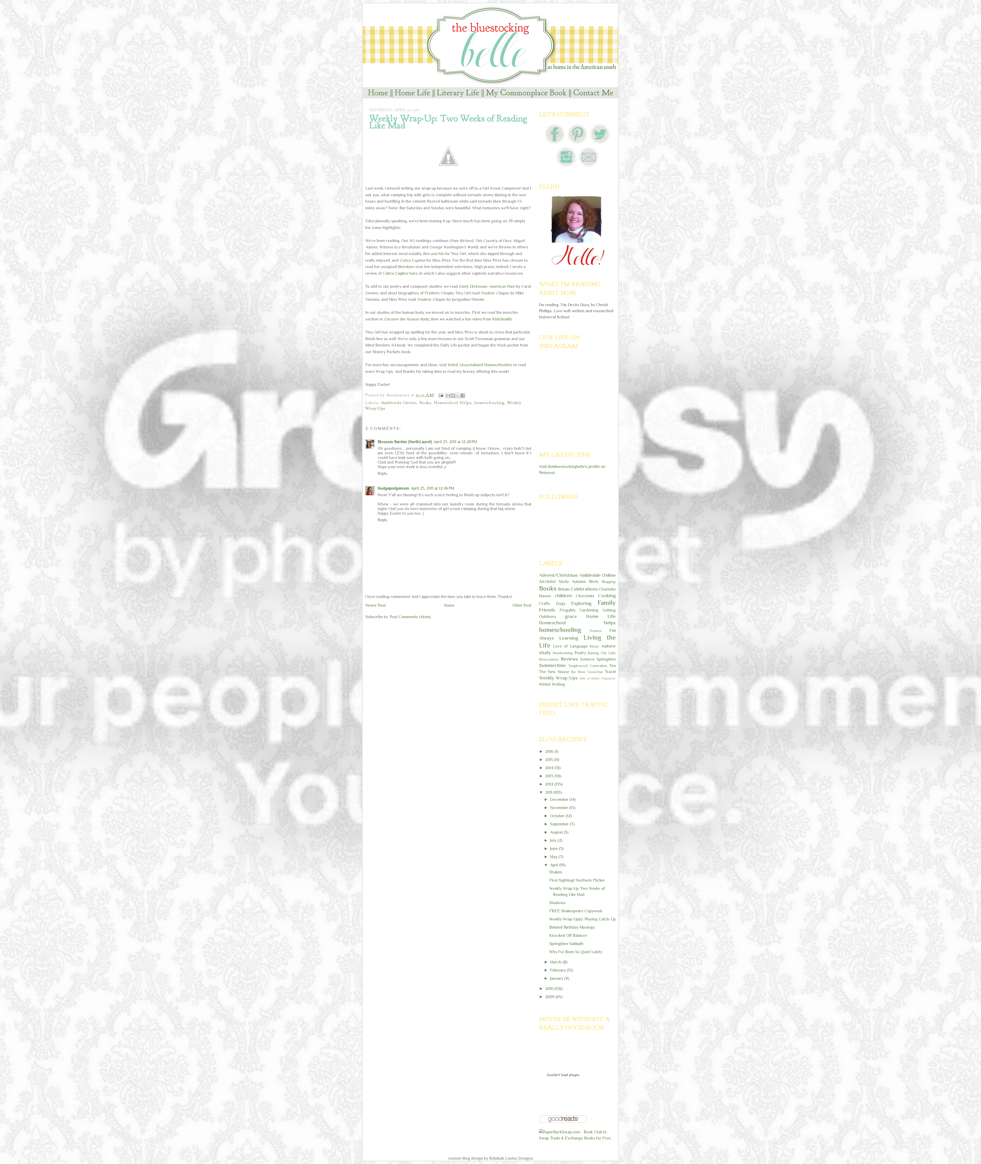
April (554, 865)
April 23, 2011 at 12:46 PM (432, 488)
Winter (545, 684)
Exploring (581, 603)
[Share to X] (457, 395)
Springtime (606, 659)
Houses (596, 631)
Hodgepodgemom (393, 488)
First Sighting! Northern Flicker (577, 880)
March (556, 962)
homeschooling (489, 402)
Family (607, 602)
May (554, 857)
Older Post (521, 605)
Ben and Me (433, 253)
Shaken (555, 872)
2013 (549, 776)
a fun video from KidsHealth (487, 319)
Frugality (567, 610)
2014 (549, 768)
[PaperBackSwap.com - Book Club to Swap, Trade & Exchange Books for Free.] (577, 1138)
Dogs (561, 603)
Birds (594, 581)
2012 (549, 784)
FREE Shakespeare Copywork (575, 911)
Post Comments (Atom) (410, 617)
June (554, 848)
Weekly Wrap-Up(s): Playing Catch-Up (582, 919)
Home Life (412, 92)
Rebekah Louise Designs (511, 1158)
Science (587, 659)
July (553, 840)
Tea (613, 665)
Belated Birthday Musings (572, 927)
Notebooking (563, 653)
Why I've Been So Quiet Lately (575, 952)
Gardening (588, 610)
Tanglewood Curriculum (587, 666)
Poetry (580, 653)
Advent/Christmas (558, 575)
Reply (382, 473)
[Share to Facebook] (462, 395)
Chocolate (585, 596)
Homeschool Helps (453, 402)
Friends (547, 610)
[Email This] (448, 395)
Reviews (569, 659)
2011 (549, 792)
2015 (549, 759)
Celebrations (584, 589)
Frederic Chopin (495, 293)
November (559, 807)
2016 (549, 751)
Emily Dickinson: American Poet (487, 286)
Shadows (557, 903)
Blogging (609, 582)
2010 (549, 988)
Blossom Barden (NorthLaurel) (405, 442)
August (557, 832)
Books (425, 402)
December (559, 799)
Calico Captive (412, 260)
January (557, 978)
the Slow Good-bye (587, 672)
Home (378, 92)
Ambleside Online (399, 402)
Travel (610, 672)
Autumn (579, 581)
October (558, 816)
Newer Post (375, 605)
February (558, 970)
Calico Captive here (400, 273)
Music (594, 646)
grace (571, 616)
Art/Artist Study (554, 581)
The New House (554, 672)
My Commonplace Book (526, 92)
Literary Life (458, 92)
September (560, 824)
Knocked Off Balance (568, 935)
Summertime (552, 665)
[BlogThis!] (453, 395)
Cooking (607, 595)
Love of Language (570, 646)
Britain (564, 589)
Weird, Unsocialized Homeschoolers (480, 365)
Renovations (549, 659)
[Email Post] (441, 395)
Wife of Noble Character (597, 678)
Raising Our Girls (602, 653)
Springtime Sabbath (566, 943)
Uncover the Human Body (406, 319)
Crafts (544, 603)
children (563, 595)
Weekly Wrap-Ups (558, 678)
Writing (558, 684)
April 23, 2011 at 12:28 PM (455, 442)
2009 (550, 997)
